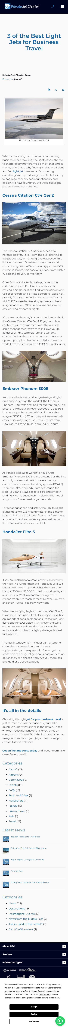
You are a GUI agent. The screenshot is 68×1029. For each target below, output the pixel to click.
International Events (22, 913)
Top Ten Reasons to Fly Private (25, 837)
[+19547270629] (54, 7)
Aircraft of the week (21, 929)
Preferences (34, 1021)
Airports (14, 774)
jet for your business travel (44, 719)
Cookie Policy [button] (44, 994)
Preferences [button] (54, 998)
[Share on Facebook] (48, 89)
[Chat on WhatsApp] (60, 1021)
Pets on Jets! (17, 871)
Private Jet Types (12, 962)
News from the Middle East (26, 918)
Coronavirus (16, 779)
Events (13, 784)
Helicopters (16, 800)
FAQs (12, 790)
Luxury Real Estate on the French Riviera (30, 882)
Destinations (17, 908)
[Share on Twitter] (56, 89)
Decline (34, 1014)
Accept (34, 1007)
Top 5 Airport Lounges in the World (27, 859)
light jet (18, 171)
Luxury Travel (17, 811)
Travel (12, 821)
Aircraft (18, 79)
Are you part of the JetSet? (26, 924)
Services (7, 954)
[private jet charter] (22, 7)
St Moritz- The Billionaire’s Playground (29, 848)
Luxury (13, 805)
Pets (11, 816)
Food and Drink (18, 795)
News (12, 903)
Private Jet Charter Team (16, 75)
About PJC (8, 946)
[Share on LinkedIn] (63, 89)
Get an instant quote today (19, 750)
